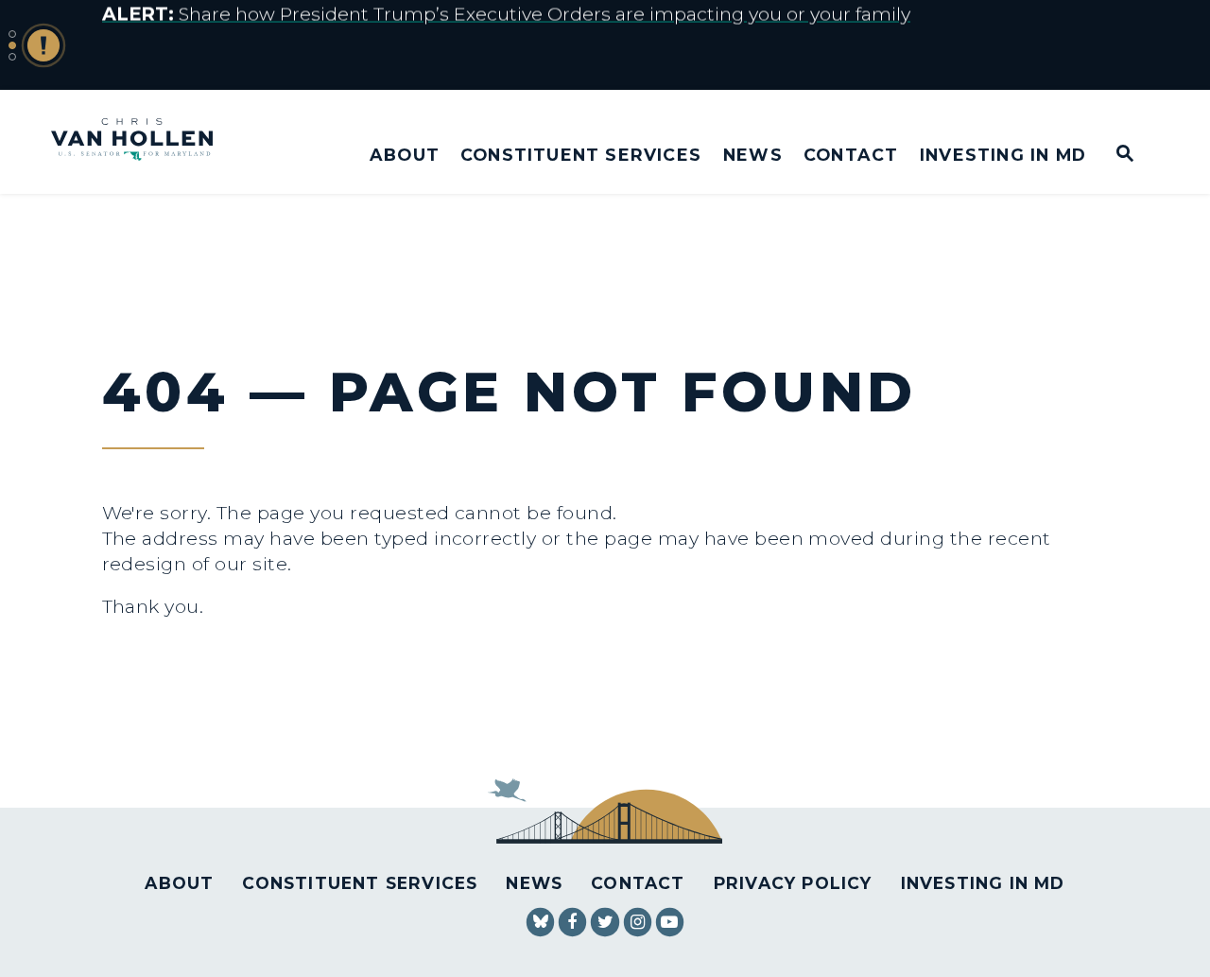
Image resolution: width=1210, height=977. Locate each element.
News (753, 155)
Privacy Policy (793, 883)
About (405, 155)
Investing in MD (1003, 155)
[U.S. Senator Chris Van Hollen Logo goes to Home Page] (144, 141)
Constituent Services (580, 155)
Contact (851, 155)
